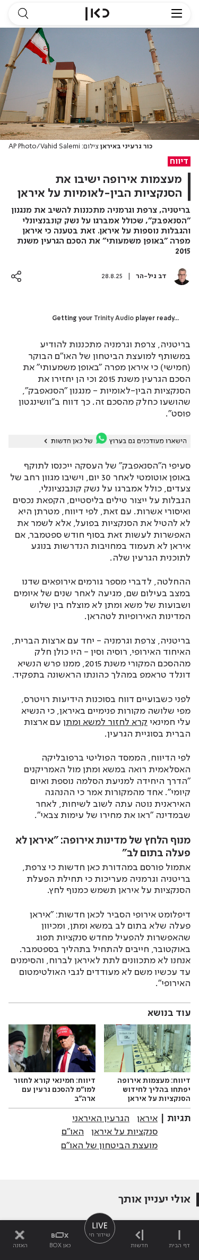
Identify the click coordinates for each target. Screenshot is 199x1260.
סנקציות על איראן (124, 1132)
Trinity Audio (114, 318)
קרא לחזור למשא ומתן (105, 722)
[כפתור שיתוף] (16, 276)
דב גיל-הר (151, 276)
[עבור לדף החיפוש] (22, 13)
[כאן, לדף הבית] (97, 14)
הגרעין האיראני (100, 1118)
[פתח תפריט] (176, 14)
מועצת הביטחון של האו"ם (109, 1145)
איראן (147, 1118)
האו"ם (73, 1132)
